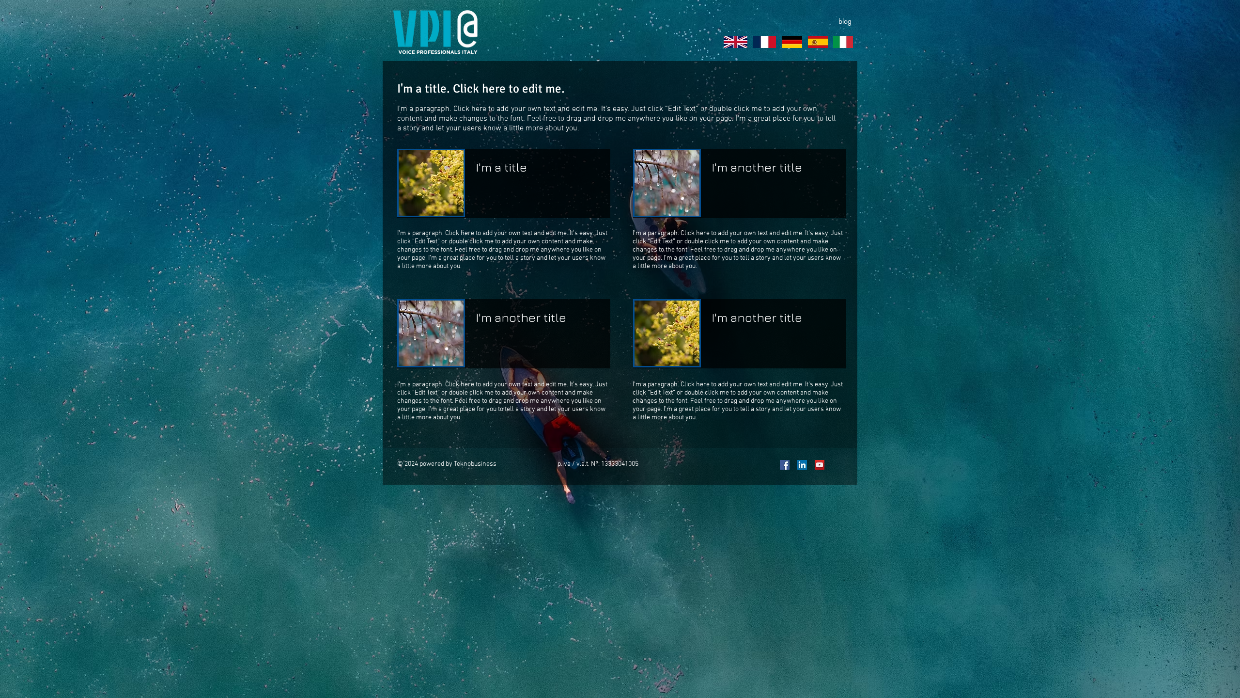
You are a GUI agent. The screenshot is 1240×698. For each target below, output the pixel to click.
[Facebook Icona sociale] (785, 465)
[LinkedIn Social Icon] (802, 465)
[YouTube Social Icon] (819, 465)
